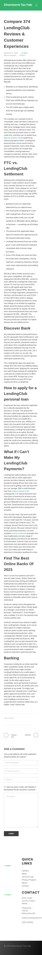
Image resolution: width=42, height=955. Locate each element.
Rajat (25, 53)
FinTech (22, 55)
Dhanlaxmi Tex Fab (18, 5)
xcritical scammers (19, 533)
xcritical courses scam (20, 491)
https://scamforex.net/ (12, 138)
